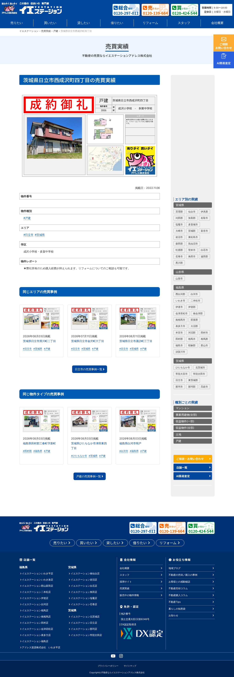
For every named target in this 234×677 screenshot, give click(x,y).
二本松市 (195, 300)
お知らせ (173, 615)
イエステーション (29, 31)
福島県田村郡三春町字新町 (39, 443)
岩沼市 (179, 237)
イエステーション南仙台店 (85, 573)
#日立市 (28, 234)
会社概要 (217, 23)
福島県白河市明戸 (130, 443)
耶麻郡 (191, 345)
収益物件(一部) (185, 421)
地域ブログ (175, 568)
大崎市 (179, 230)
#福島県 (37, 451)
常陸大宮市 (182, 373)
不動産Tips (175, 601)
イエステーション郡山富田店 (37, 585)
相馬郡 (204, 339)
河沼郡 (191, 332)
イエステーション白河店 (35, 604)
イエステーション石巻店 (84, 604)
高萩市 (204, 386)
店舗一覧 (181, 467)
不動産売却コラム (178, 588)
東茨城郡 (193, 380)
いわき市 (180, 300)
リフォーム (150, 23)
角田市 (191, 256)
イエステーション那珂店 (84, 628)
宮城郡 (191, 230)
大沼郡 (194, 326)
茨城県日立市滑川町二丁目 (39, 341)
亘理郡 (179, 211)
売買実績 (46, 31)
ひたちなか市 (183, 367)
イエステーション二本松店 (36, 591)
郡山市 (204, 345)
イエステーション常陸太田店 (86, 635)
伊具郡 (204, 211)
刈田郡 (179, 218)
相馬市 (191, 339)
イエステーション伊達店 (35, 598)
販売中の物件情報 (129, 595)
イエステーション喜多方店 (36, 635)
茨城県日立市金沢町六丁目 (87, 341)
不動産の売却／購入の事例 (183, 574)
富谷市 (204, 230)
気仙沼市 (193, 243)
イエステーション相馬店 (35, 610)
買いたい (50, 23)
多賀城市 (193, 224)
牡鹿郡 (179, 250)
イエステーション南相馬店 (36, 616)
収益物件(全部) (185, 428)
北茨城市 (200, 367)
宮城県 (180, 205)
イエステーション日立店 (84, 622)
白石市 (204, 250)
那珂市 (179, 386)
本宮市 (179, 332)
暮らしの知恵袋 (177, 608)
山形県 (180, 272)
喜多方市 (180, 326)
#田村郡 (27, 451)
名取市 (204, 218)
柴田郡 (179, 243)
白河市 (194, 294)
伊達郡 (191, 307)
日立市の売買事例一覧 (88, 369)
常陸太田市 (199, 373)
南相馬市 (180, 319)
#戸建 (27, 218)
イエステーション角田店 (84, 591)
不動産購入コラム (178, 595)
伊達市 (179, 307)
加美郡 (191, 218)
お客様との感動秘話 (179, 581)
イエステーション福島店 (35, 641)
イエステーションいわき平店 (37, 573)
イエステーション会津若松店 (37, 628)
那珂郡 (191, 386)
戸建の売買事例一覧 (88, 476)
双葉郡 (194, 319)
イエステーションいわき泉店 (37, 579)
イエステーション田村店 (35, 622)
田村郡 (179, 339)
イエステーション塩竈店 (84, 598)
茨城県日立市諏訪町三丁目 (135, 341)
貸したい (83, 23)
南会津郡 (198, 313)
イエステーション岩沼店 (84, 579)
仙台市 (191, 211)
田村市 (204, 332)
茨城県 (180, 361)
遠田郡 (204, 256)
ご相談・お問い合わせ (190, 459)
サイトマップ (130, 666)
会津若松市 (182, 313)
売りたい (16, 23)
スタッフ (184, 23)
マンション (182, 408)
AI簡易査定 (183, 476)
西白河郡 (180, 294)
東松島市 (193, 237)
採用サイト (126, 581)
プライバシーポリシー (108, 666)
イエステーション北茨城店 (85, 616)
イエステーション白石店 (84, 585)
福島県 (180, 287)
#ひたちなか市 (79, 455)
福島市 (179, 345)
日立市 (179, 380)
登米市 (191, 250)
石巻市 (179, 256)
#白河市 (123, 451)
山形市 (179, 278)
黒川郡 (179, 262)
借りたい (117, 23)
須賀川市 (180, 351)
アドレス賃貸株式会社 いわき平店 (41, 647)
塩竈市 (179, 224)
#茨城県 (40, 234)
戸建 (55, 31)
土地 (178, 434)
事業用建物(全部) (186, 414)
